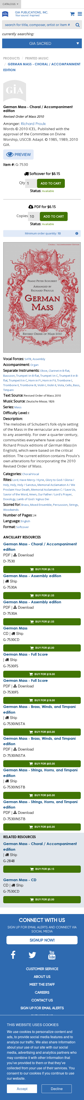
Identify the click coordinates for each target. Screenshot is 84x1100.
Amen (33, 494)
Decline (57, 1088)
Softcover (22, 527)
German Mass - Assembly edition (32, 576)
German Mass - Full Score (25, 654)
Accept (22, 1088)
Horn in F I (34, 380)
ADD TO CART (51, 183)
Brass (25, 505)
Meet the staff (42, 984)
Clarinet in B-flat (59, 371)
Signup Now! (42, 940)
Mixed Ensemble (41, 505)
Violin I (41, 385)
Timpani (8, 390)
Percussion (60, 505)
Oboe (43, 371)
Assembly (39, 359)
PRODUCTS (11, 58)
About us (42, 977)
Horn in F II (49, 380)
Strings (73, 505)
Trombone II (11, 385)
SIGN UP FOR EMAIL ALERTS (42, 1008)
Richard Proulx (33, 123)
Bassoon (9, 376)
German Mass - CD (19, 880)
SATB (28, 359)
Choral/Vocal (30, 474)
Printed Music (37, 58)
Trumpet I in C (49, 376)
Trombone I (64, 380)
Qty (22, 182)
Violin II (51, 385)
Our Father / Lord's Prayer (55, 494)
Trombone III (28, 385)
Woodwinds (11, 510)
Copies (22, 215)
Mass (18, 407)
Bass (76, 385)
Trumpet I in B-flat (27, 376)
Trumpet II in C (18, 380)
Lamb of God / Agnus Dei (33, 499)
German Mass (15, 628)
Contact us (42, 1000)
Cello (68, 385)
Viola (61, 385)
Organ (34, 365)
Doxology (9, 499)
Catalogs (10, 4)
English (25, 521)
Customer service (42, 969)
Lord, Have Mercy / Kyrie (28, 480)
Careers (42, 992)
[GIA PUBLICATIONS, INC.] (5, 13)
